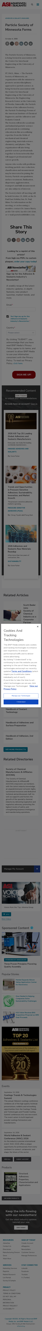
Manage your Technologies (21, 696)
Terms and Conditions (21, 671)
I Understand (21, 702)
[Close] (37, 626)
